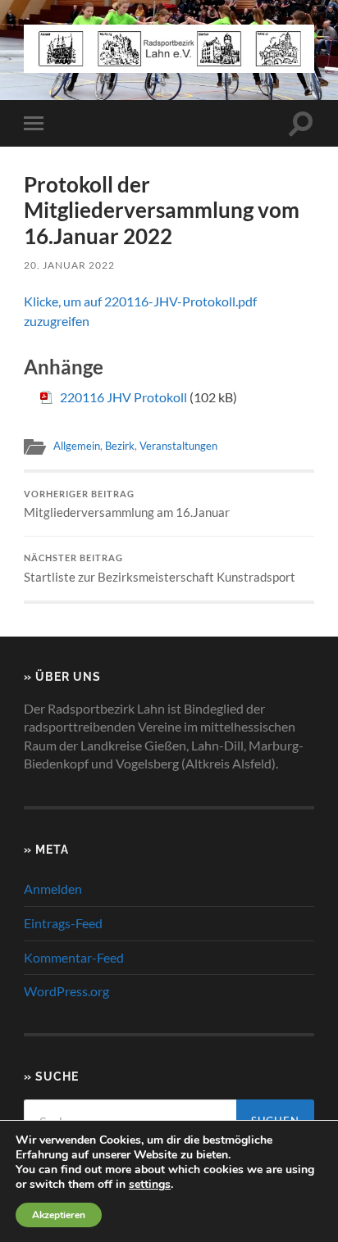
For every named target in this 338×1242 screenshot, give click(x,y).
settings (150, 1184)
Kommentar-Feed (74, 957)
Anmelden (53, 888)
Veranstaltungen (178, 445)
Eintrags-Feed (63, 923)
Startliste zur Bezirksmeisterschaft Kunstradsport (159, 568)
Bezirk (120, 445)
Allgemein (76, 445)
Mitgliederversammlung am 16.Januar (127, 504)
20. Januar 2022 (69, 265)
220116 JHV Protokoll (123, 397)
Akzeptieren (58, 1215)
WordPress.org (66, 991)
